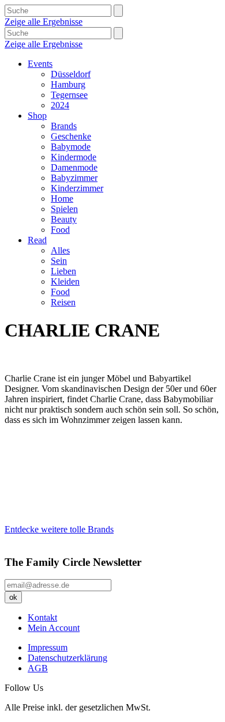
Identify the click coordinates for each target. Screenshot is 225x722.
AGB (38, 668)
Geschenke (71, 136)
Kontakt (42, 617)
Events (40, 64)
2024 (60, 105)
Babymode (71, 147)
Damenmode (74, 167)
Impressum (48, 647)
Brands (64, 126)
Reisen (63, 302)
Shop (37, 115)
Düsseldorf (71, 74)
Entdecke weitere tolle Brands (59, 529)
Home (62, 198)
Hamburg (68, 84)
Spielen (64, 209)
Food (60, 230)
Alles (60, 250)
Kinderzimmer (77, 188)
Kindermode (73, 157)
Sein (59, 261)
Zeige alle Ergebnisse (43, 22)
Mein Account (54, 628)
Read (37, 240)
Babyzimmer (74, 178)
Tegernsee (69, 95)
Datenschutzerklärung (67, 658)
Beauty (64, 219)
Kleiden (65, 281)
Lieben (63, 271)
